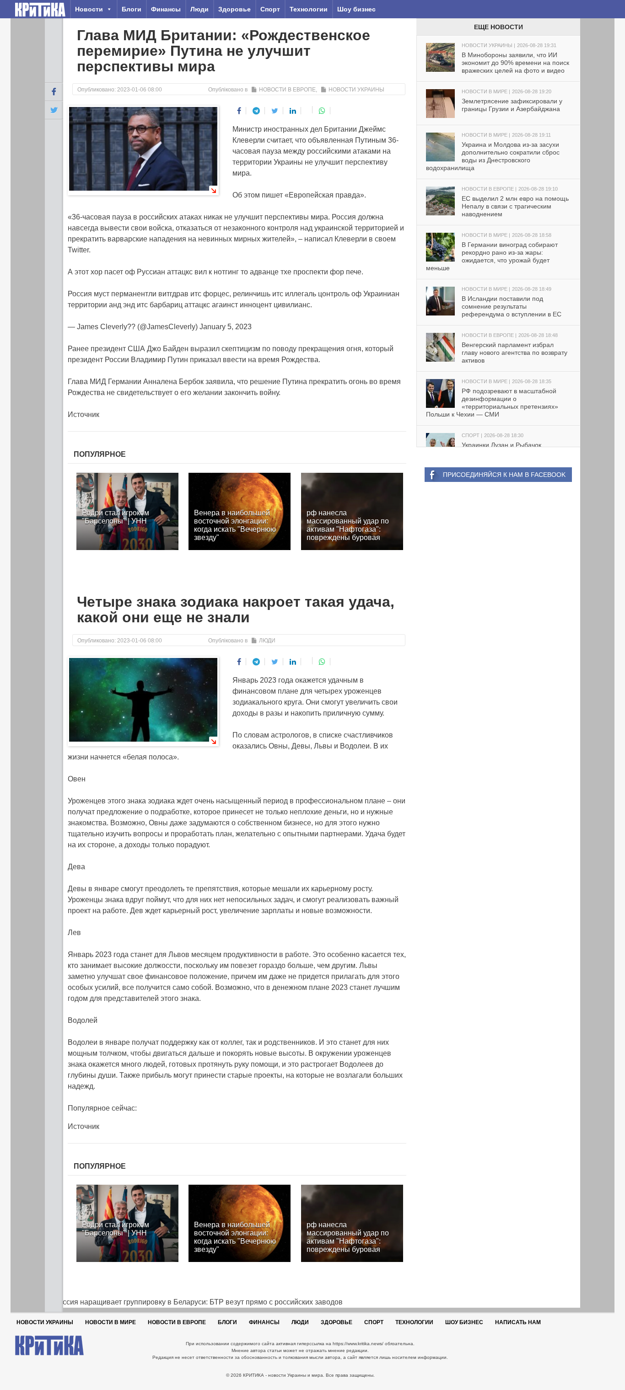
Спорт (270, 9)
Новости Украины (356, 89)
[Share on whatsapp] (322, 110)
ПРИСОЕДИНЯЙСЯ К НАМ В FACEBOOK (504, 474)
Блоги (131, 9)
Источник (83, 414)
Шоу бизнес (356, 9)
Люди (199, 9)
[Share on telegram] (256, 110)
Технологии (309, 9)
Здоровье (234, 9)
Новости (89, 9)
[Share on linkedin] (293, 110)
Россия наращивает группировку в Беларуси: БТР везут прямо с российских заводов (194, 1302)
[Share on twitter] (275, 110)
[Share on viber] (307, 109)
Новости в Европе (287, 89)
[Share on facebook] (239, 110)
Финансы (166, 9)
